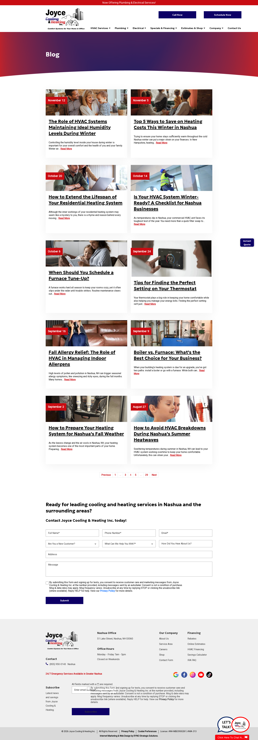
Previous (106, 474)
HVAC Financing (196, 649)
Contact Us (234, 28)
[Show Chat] (246, 737)
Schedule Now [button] (222, 14)
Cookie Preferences (147, 731)
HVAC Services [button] (99, 28)
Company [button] (215, 28)
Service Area (165, 644)
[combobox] (72, 543)
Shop (162, 654)
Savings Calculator (197, 654)
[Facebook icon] (184, 674)
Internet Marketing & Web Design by (129, 736)
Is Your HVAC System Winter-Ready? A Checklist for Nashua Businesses (168, 203)
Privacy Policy (127, 731)
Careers (163, 649)
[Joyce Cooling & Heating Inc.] (65, 18)
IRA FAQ (192, 660)
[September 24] (171, 258)
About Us (164, 638)
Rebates (192, 638)
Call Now (177, 14)
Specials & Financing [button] (162, 28)
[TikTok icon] (209, 674)
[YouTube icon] (201, 674)
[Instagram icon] (193, 674)
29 (146, 474)
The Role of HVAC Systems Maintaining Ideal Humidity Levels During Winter (80, 127)
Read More (66, 148)
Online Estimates (196, 644)
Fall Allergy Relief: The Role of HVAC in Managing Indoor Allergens (82, 358)
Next (154, 474)
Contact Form (166, 660)
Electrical (138, 28)
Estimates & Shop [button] (192, 28)
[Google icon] (176, 674)
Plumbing (120, 28)
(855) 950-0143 (58, 664)
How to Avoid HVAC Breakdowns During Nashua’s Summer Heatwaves (170, 434)
